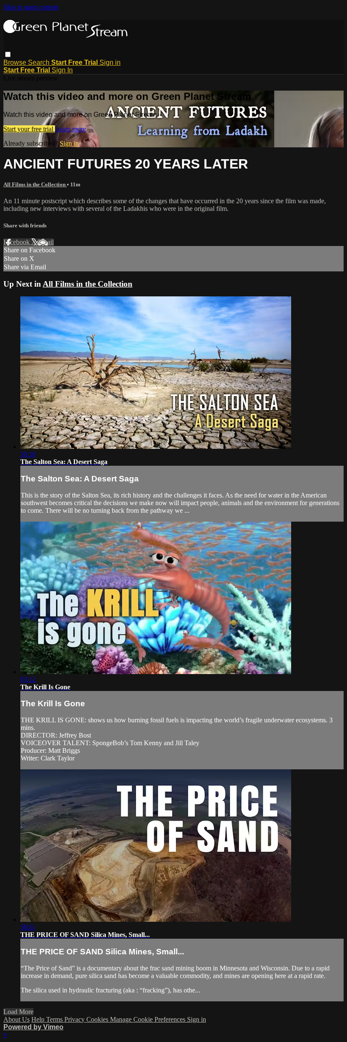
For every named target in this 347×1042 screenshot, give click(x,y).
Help (38, 1019)
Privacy (75, 1019)
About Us (16, 1019)
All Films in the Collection (35, 184)
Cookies (98, 1019)
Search (39, 62)
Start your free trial (29, 129)
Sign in (110, 62)
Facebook (17, 242)
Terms (55, 1019)
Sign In (62, 70)
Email (46, 242)
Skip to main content (30, 7)
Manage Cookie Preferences (148, 1019)
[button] (8, 54)
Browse (15, 62)
